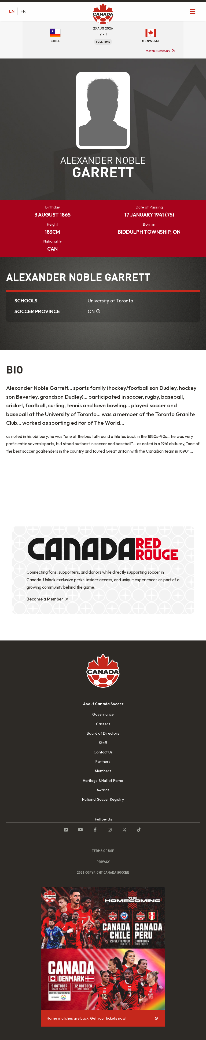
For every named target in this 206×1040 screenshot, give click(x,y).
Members (103, 770)
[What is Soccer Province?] (98, 311)
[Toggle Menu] (192, 11)
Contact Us (103, 752)
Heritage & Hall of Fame (103, 780)
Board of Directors (103, 733)
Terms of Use (103, 850)
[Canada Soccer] (103, 14)
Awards (103, 790)
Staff (103, 742)
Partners (103, 761)
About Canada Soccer (103, 703)
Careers (103, 724)
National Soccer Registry (103, 799)
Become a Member (45, 599)
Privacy (103, 861)
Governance (103, 714)
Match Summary (158, 51)
